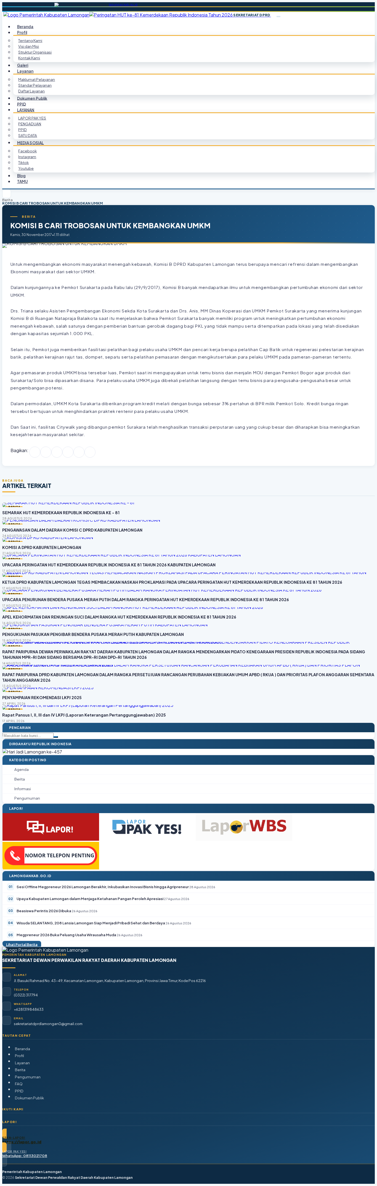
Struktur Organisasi (35, 52)
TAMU (22, 181)
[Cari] (56, 737)
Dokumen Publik (32, 98)
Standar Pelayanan (35, 85)
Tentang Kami (30, 40)
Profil (19, 1055)
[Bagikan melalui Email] (89, 452)
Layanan (22, 1062)
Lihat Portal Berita (22, 944)
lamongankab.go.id (123, 4)
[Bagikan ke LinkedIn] (67, 452)
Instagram (27, 156)
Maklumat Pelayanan (36, 79)
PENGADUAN (29, 123)
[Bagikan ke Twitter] (45, 452)
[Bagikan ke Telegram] (78, 452)
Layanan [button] (25, 71)
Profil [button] (22, 32)
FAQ (19, 1083)
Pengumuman (28, 1076)
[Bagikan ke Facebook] (34, 452)
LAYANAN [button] (25, 109)
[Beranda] (6, 193)
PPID (22, 129)
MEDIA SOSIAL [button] (30, 142)
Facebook (27, 150)
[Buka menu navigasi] (278, 16)
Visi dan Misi (28, 46)
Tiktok (23, 162)
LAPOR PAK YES (32, 118)
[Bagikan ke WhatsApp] (56, 452)
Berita (7, 200)
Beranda (22, 1048)
